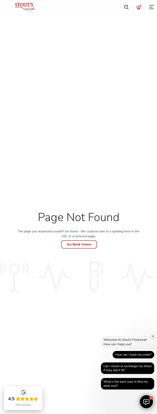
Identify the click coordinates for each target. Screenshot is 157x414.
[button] (146, 401)
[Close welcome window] (152, 336)
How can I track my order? (133, 355)
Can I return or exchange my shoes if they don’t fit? (127, 368)
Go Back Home (79, 244)
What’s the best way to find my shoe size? (125, 384)
